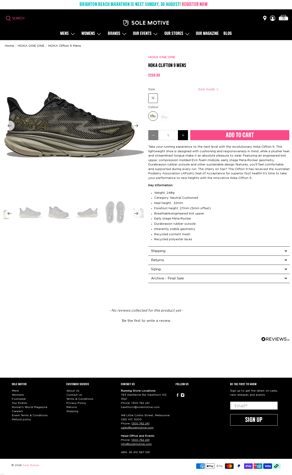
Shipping (72, 411)
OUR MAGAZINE (207, 34)
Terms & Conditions (79, 399)
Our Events (19, 403)
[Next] (136, 126)
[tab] (219, 251)
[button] (146, 320)
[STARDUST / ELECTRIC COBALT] (164, 116)
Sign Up (254, 420)
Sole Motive (31, 465)
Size (182, 89)
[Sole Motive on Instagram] (183, 396)
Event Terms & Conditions (30, 415)
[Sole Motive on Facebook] (178, 396)
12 (153, 98)
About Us (72, 390)
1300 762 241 (140, 403)
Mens (64, 34)
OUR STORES (173, 34)
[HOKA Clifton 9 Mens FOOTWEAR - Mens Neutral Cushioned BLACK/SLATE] (73, 125)
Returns (71, 407)
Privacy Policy (76, 403)
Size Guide (207, 89)
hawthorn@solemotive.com (140, 407)
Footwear (19, 399)
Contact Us (74, 394)
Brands (114, 34)
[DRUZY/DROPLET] (153, 116)
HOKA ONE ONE (161, 57)
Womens (88, 34)
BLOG (228, 34)
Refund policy (21, 419)
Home (9, 45)
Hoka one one (31, 45)
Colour (153, 107)
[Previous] (10, 126)
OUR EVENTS (142, 34)
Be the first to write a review (146, 321)
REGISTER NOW (195, 4)
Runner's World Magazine (29, 407)
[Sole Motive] (146, 23)
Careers (17, 411)
